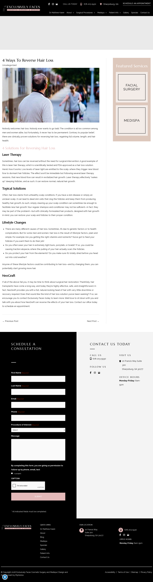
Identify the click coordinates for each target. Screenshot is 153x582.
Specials (43, 545)
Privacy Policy (146, 572)
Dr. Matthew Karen (47, 529)
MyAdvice (19, 575)
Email (17, 399)
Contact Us (44, 557)
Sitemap (134, 572)
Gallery (43, 549)
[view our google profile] (56, 4)
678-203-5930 (99, 359)
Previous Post (10, 321)
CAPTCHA (15, 478)
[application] (73, 12)
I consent (17, 474)
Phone (17, 412)
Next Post (93, 321)
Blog (42, 537)
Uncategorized (9, 65)
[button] (136, 3)
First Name (19, 373)
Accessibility (110, 572)
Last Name (19, 386)
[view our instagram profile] (53, 4)
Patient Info (45, 553)
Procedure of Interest (25, 425)
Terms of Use (123, 572)
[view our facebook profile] (49, 4)
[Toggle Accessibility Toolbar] (5, 577)
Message (15, 436)
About (42, 533)
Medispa (43, 541)
